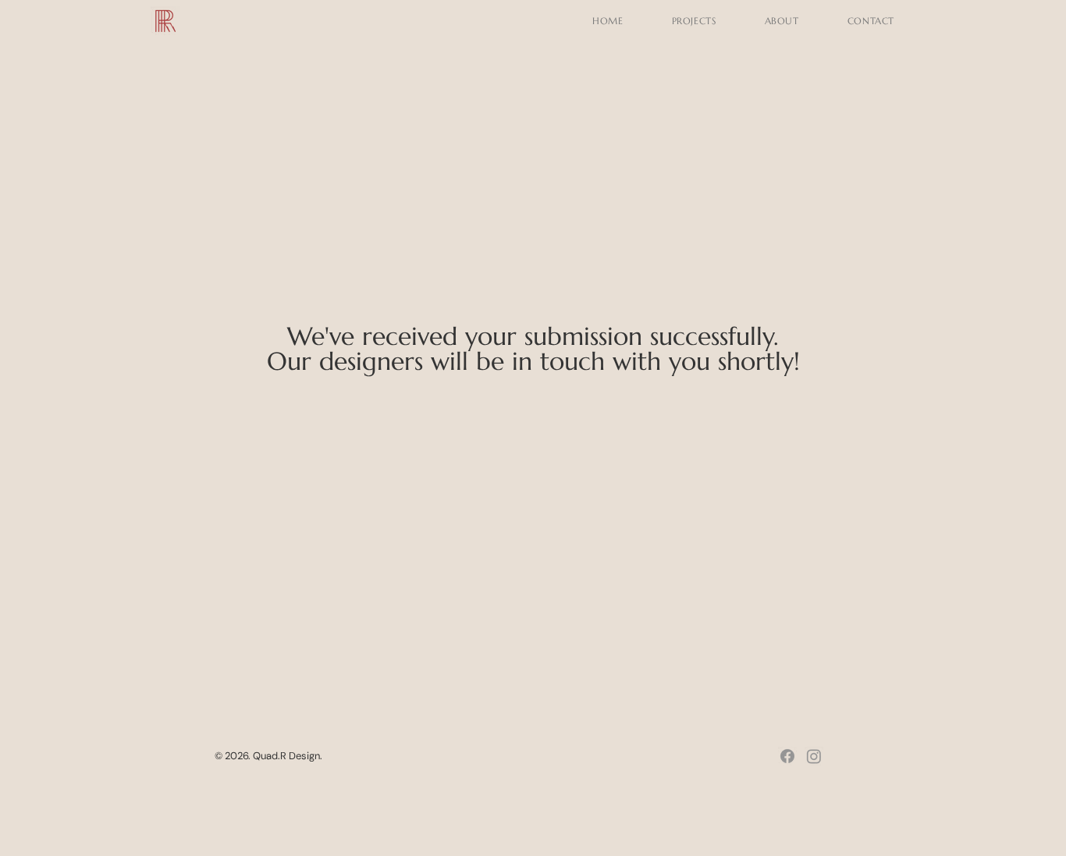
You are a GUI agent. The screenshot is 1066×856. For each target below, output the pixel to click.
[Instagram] (814, 756)
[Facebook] (787, 756)
